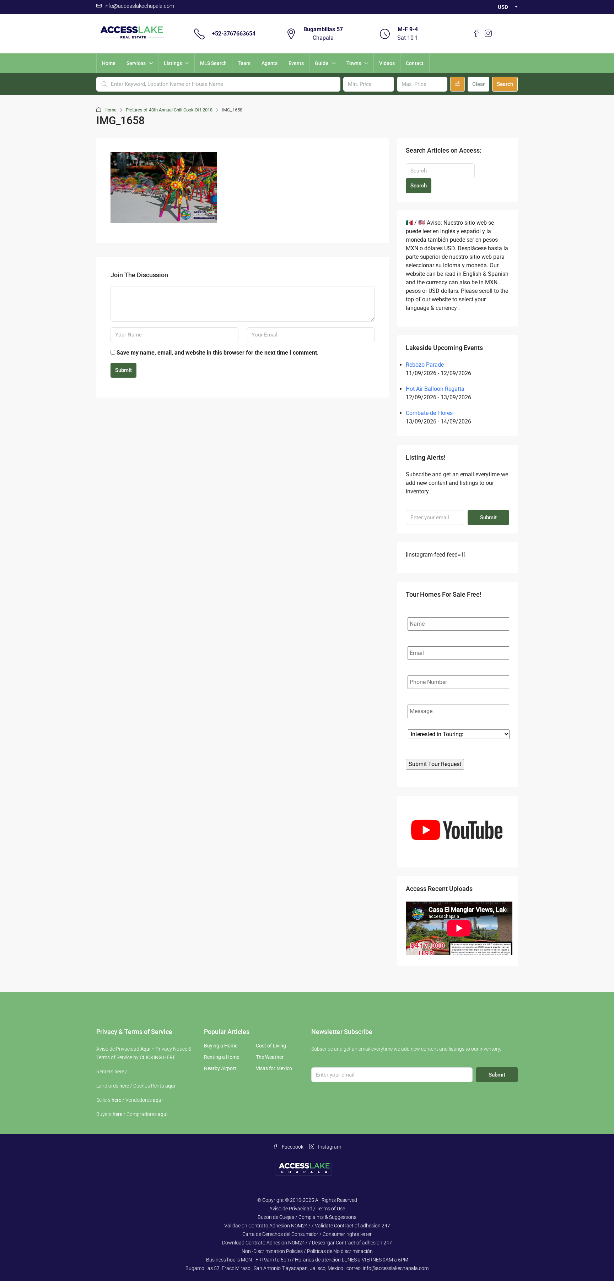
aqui (170, 1086)
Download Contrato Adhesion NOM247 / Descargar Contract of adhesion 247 (307, 1243)
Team (244, 63)
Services (136, 63)
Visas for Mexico (274, 1068)
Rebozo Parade (425, 364)
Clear (478, 84)
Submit (123, 370)
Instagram (329, 1147)
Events (296, 63)
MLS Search (213, 63)
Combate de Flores (429, 413)
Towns (353, 63)
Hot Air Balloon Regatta (435, 388)
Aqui (145, 1049)
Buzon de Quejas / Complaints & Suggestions (307, 1217)
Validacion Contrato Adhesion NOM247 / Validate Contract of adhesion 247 (307, 1225)
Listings (173, 63)
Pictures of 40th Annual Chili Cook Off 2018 (169, 110)
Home (108, 63)
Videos (387, 63)
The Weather (270, 1057)
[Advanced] (457, 84)
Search (505, 84)
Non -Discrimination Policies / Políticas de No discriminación (307, 1251)
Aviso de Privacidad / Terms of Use (307, 1208)
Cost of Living (271, 1046)
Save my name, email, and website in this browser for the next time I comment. (218, 352)
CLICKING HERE (158, 1057)
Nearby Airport (220, 1068)
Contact (415, 63)
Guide (321, 63)
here (119, 1071)
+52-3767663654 (233, 33)
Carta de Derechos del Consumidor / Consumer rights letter (307, 1234)
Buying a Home (220, 1046)
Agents (270, 63)
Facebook (292, 1147)
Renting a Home (221, 1057)
